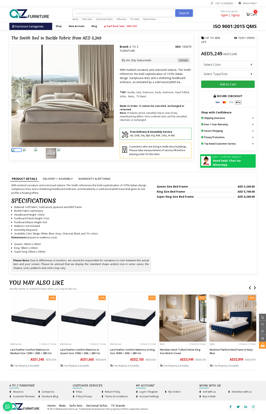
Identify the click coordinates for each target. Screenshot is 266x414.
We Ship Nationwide (156, 60)
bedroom (148, 92)
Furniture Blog (49, 396)
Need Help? (249, 3)
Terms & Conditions (116, 396)
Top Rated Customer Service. (219, 143)
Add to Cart (228, 84)
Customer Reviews (23, 396)
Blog (94, 26)
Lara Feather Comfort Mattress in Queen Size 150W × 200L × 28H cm (80, 351)
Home (51, 405)
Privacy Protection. (214, 137)
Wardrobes (149, 19)
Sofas (123, 96)
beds (158, 92)
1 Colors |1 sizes (47, 344)
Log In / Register (148, 391)
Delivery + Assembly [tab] (58, 179)
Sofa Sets (87, 19)
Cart (253, 14)
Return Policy (112, 391)
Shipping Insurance (214, 118)
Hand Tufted (182, 92)
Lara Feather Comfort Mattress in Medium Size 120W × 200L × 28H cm (31, 351)
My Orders (174, 391)
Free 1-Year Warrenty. (215, 124)
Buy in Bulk (209, 396)
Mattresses (16, 344)
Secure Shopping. (213, 130)
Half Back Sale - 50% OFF (121, 26)
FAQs (79, 391)
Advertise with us (241, 391)
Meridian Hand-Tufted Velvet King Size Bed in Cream (180, 351)
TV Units (134, 19)
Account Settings (149, 396)
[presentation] (250, 287)
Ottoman (121, 19)
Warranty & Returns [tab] (94, 179)
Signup (235, 15)
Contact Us (47, 391)
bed (139, 92)
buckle (131, 92)
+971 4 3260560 (224, 3)
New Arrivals (77, 26)
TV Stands (118, 405)
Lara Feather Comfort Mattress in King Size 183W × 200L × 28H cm (132, 351)
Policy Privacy (84, 396)
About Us (18, 391)
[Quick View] (33, 340)
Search (184, 13)
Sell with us (209, 391)
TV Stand (141, 96)
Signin (224, 15)
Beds (75, 19)
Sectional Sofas (104, 19)
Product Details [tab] (24, 179)
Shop (59, 26)
